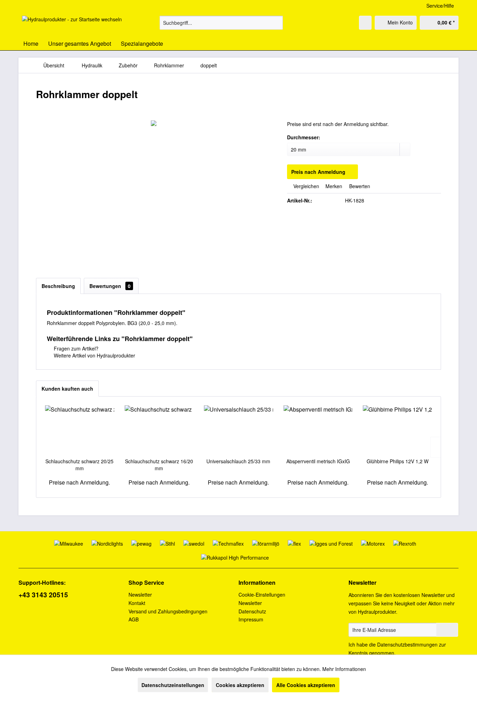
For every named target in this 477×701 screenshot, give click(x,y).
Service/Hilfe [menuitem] (440, 5)
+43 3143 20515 (43, 594)
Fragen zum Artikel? (75, 348)
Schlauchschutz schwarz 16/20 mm (159, 465)
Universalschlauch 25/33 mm (238, 461)
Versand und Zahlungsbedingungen (168, 611)
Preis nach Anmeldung (318, 171)
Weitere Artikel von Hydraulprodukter (93, 355)
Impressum (251, 619)
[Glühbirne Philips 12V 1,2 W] (397, 429)
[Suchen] (276, 23)
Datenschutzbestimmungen (407, 644)
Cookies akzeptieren (240, 684)
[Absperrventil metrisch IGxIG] (318, 429)
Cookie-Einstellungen (262, 594)
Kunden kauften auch (67, 388)
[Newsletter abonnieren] (447, 630)
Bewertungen (110, 285)
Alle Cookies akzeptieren (305, 684)
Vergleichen (305, 186)
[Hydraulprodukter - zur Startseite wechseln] (72, 24)
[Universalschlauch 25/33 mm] (238, 429)
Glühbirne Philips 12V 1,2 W (397, 461)
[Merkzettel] (365, 23)
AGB (134, 619)
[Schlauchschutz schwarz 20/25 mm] (79, 429)
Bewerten (359, 186)
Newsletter (140, 594)
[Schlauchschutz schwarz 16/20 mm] (159, 429)
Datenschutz (252, 611)
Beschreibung (58, 285)
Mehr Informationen (344, 668)
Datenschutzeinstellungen (172, 684)
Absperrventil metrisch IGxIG (318, 461)
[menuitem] (221, 23)
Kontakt (137, 602)
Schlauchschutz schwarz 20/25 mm (79, 465)
